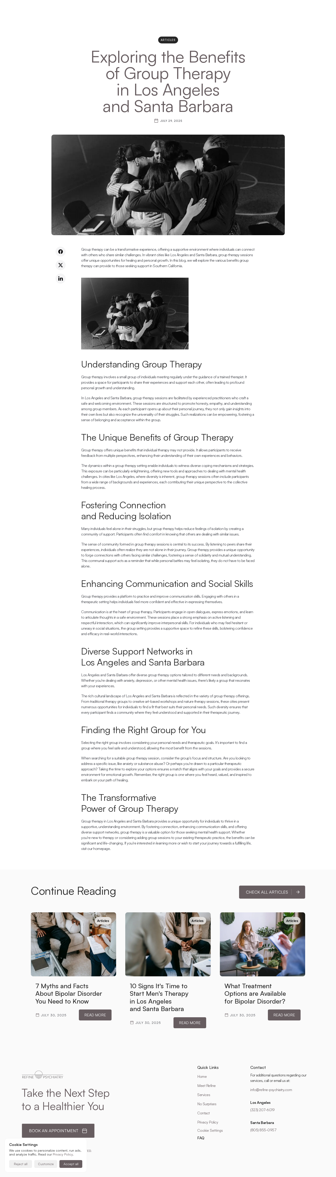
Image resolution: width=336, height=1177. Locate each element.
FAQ (200, 1138)
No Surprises (206, 1104)
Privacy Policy (207, 1122)
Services (203, 1094)
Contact (203, 1113)
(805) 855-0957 (263, 1130)
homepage (101, 848)
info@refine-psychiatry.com (271, 1089)
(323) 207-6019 (262, 1110)
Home (202, 1076)
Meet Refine (206, 1085)
